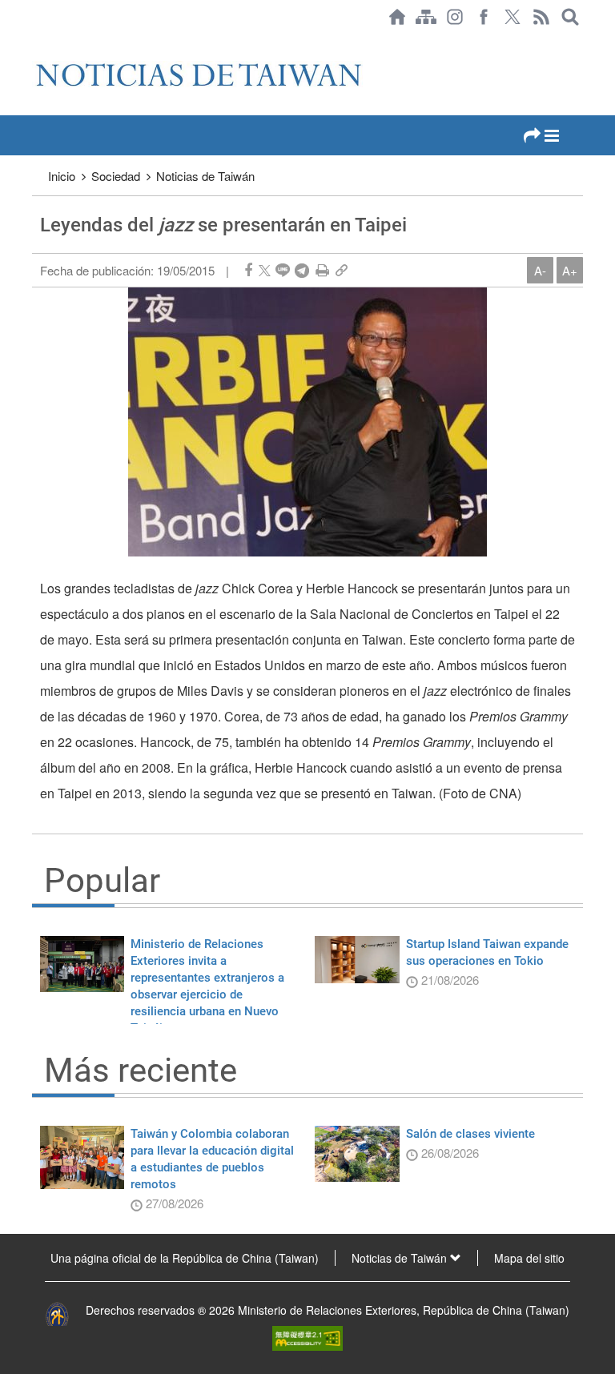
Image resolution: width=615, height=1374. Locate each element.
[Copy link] (341, 270)
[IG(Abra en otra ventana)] (455, 17)
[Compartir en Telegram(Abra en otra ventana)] (302, 270)
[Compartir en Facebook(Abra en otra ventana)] (248, 270)
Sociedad (115, 175)
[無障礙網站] (307, 1336)
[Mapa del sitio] (426, 17)
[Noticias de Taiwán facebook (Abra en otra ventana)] (483, 17)
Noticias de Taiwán (205, 175)
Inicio (61, 175)
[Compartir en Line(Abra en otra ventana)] (282, 270)
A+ (569, 270)
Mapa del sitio (529, 1258)
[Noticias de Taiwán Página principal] (397, 17)
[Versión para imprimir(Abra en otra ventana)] (322, 270)
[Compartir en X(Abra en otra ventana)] (264, 270)
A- (540, 270)
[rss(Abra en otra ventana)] (541, 17)
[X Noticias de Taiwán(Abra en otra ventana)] (512, 17)
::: (37, 42)
